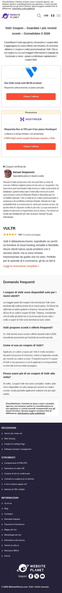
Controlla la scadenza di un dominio (19, 479)
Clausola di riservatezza (14, 524)
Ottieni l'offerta (31, 96)
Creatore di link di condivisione (17, 473)
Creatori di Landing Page (14, 444)
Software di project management (17, 449)
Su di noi (8, 503)
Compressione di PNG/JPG (15, 463)
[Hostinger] (31, 133)
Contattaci (8, 514)
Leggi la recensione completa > (21, 266)
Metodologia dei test (12, 535)
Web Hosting (9, 439)
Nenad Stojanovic (24, 172)
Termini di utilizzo (11, 545)
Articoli (7, 556)
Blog (6, 508)
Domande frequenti (12, 519)
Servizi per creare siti (13, 433)
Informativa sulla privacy (14, 540)
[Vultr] (31, 86)
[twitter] (36, 576)
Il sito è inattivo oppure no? (15, 484)
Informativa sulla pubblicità (23, 9)
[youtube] (42, 576)
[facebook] (30, 576)
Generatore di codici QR (14, 468)
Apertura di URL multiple (14, 489)
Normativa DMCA (11, 551)
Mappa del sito (10, 530)
